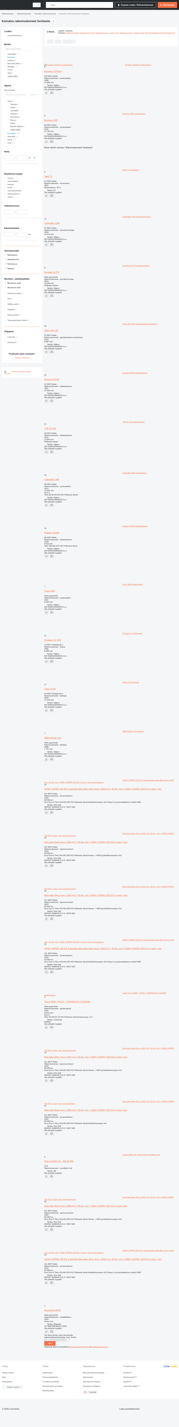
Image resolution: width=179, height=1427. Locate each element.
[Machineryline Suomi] (15, 5)
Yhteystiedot (7, 1382)
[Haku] (48, 5)
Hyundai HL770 (51, 272)
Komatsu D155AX (53, 71)
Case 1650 (49, 591)
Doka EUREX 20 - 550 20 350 (58, 1161)
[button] (46, 92)
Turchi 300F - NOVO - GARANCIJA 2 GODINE (67, 1002)
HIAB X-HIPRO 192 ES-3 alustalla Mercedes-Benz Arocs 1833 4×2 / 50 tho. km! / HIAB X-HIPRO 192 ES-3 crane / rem (102, 789)
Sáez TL (48, 176)
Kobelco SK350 (51, 533)
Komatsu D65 (51, 120)
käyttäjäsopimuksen (100, 1347)
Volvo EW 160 (51, 330)
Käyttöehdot (47, 1373)
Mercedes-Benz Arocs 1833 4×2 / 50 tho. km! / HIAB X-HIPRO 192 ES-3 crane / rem (85, 842)
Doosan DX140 (51, 379)
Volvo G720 (50, 689)
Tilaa (50, 1343)
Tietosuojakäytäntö (50, 1377)
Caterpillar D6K (51, 479)
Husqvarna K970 (52, 1310)
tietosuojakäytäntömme (79, 1347)
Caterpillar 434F (52, 223)
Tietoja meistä (7, 1373)
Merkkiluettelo (48, 1391)
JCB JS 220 (50, 428)
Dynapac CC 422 (52, 640)
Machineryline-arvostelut (52, 1386)
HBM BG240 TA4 (52, 738)
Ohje (4, 1377)
